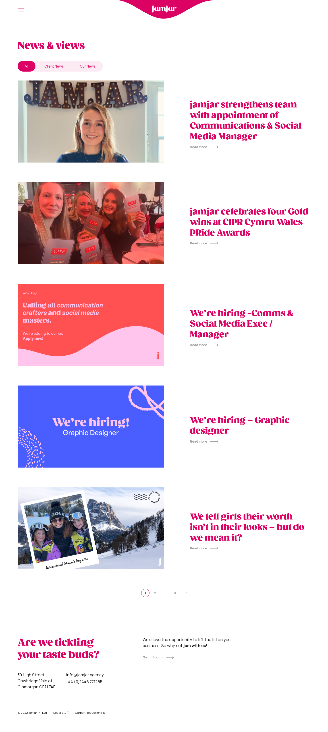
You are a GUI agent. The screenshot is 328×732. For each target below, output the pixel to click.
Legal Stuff (61, 713)
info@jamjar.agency (85, 674)
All (26, 66)
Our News (88, 66)
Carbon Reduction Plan (91, 713)
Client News (54, 66)
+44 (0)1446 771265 (84, 681)
